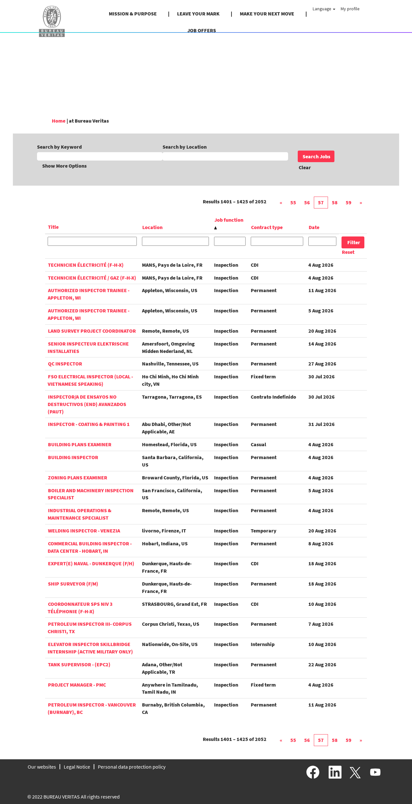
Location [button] (152, 227)
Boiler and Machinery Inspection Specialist (91, 494)
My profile (350, 9)
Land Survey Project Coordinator (92, 331)
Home (58, 120)
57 (321, 202)
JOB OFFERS (201, 30)
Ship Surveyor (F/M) (73, 583)
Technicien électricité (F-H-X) (86, 265)
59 (348, 202)
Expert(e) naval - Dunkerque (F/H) (91, 563)
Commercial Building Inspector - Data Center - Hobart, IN (90, 547)
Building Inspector (73, 457)
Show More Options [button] (64, 165)
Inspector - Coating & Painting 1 (89, 424)
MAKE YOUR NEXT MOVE (267, 13)
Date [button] (314, 227)
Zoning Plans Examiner (77, 477)
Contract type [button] (267, 227)
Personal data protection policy (131, 766)
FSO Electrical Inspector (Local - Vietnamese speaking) (90, 380)
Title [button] (53, 227)
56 (307, 202)
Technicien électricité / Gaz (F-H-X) (92, 277)
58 (335, 202)
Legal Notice (77, 766)
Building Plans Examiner (79, 444)
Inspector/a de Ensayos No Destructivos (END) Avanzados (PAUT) (87, 404)
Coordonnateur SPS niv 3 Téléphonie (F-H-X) (80, 608)
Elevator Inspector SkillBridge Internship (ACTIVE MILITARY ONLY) (90, 648)
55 (293, 202)
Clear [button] (305, 167)
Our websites (42, 766)
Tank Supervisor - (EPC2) (79, 664)
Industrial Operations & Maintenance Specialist (79, 514)
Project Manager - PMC (77, 684)
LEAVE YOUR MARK (198, 13)
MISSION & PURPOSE (133, 13)
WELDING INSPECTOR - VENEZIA (84, 530)
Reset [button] (348, 252)
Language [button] (322, 9)
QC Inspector (65, 363)
